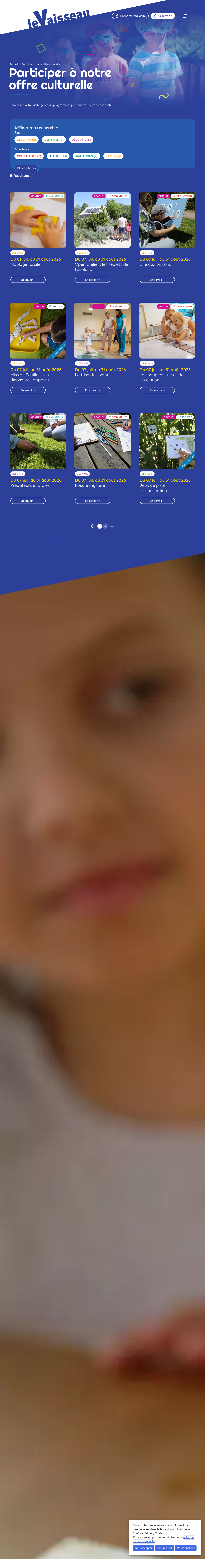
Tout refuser (164, 1548)
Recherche (25, 5)
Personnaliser (186, 1548)
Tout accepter (143, 1548)
